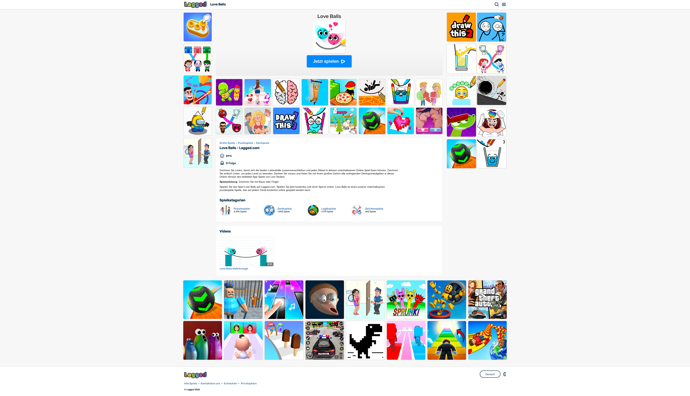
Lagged (196, 4)
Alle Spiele (190, 383)
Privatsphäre (249, 383)
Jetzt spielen (326, 61)
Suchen (496, 4)
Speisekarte (504, 4)
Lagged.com (196, 375)
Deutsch (490, 374)
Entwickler (230, 383)
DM (505, 374)
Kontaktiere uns (210, 383)
